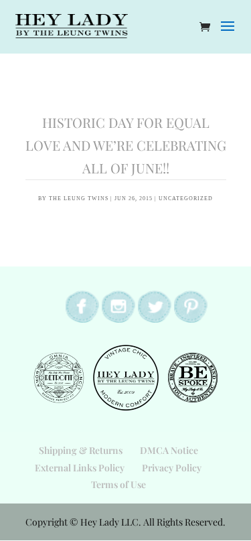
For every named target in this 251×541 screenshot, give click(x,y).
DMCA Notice (169, 450)
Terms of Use (118, 484)
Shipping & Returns (80, 450)
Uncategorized (186, 199)
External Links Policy (79, 467)
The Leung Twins (78, 199)
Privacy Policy (171, 467)
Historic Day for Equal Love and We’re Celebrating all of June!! (125, 145)
